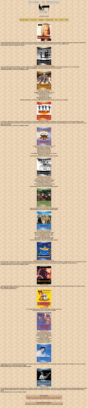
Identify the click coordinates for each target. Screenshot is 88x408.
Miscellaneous (58, 397)
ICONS (33, 404)
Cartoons (35, 397)
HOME (61, 404)
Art (31, 397)
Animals (28, 397)
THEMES (48, 404)
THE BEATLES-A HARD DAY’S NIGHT (44, 65)
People (37, 398)
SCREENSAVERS (40, 404)
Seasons (53, 398)
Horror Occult (51, 397)
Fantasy (40, 397)
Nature (33, 398)
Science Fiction (46, 398)
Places (41, 398)
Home (66, 20)
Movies (29, 398)
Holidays (45, 397)
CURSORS (28, 404)
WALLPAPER (54, 404)
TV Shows (58, 398)
